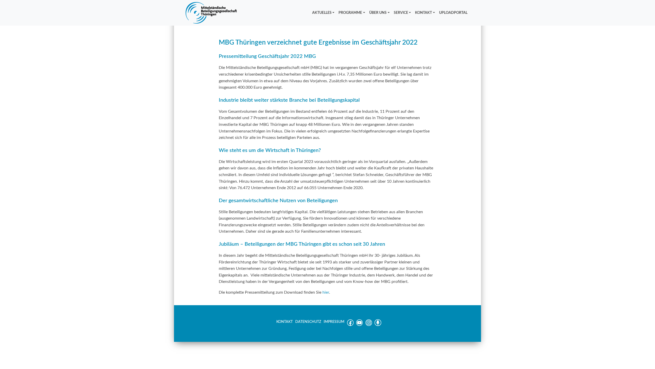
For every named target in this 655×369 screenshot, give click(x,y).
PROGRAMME (350, 13)
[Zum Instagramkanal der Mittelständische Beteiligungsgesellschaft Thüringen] (368, 325)
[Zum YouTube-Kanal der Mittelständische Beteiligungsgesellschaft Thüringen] (359, 325)
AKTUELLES (322, 13)
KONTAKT (423, 13)
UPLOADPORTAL (453, 13)
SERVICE (401, 13)
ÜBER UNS (378, 13)
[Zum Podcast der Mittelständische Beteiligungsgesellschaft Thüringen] (378, 325)
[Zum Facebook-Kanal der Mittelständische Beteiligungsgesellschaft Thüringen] (350, 325)
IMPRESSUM (334, 322)
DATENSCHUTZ (308, 322)
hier (325, 292)
